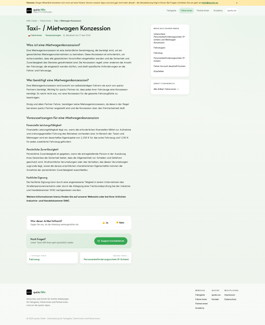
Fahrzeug (158, 53)
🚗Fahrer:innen (35, 35)
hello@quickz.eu (210, 3)
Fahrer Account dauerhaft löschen (169, 66)
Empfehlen (159, 71)
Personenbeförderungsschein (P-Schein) (169, 59)
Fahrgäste (171, 10)
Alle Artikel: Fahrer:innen (165, 89)
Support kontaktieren (112, 240)
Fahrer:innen (186, 10)
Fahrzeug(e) (159, 47)
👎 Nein (120, 222)
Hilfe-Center (31, 21)
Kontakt (215, 299)
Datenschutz (230, 299)
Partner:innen (203, 10)
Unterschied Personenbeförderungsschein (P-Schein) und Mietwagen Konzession (169, 38)
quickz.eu (231, 10)
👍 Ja (105, 222)
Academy (218, 10)
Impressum (229, 295)
